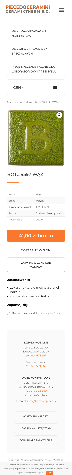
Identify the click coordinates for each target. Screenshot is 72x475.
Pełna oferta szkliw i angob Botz (36, 313)
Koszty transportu (36, 416)
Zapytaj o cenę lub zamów (36, 265)
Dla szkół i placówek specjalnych (29, 51)
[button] (59, 115)
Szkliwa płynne (33, 102)
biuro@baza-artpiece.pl (40, 401)
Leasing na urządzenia (36, 428)
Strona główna (15, 102)
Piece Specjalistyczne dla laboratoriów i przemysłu (34, 69)
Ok (49, 472)
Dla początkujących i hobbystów (30, 33)
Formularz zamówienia (36, 440)
